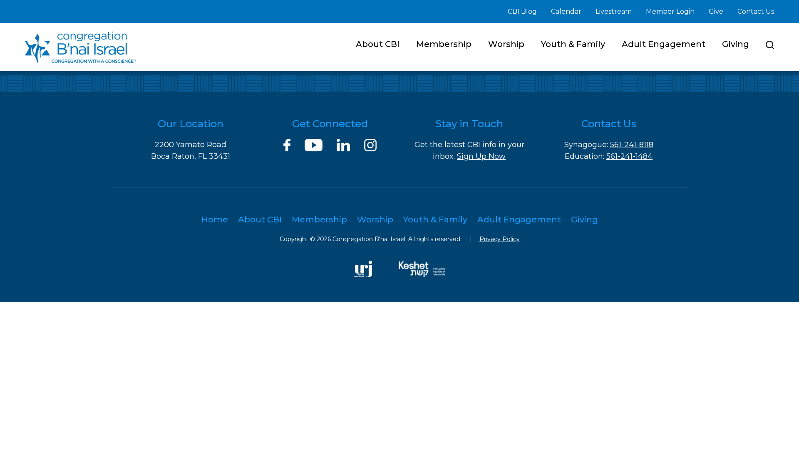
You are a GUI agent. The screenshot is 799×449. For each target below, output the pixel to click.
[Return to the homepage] (80, 47)
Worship (506, 44)
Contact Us (755, 11)
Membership (443, 44)
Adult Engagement (663, 44)
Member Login (670, 11)
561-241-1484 (629, 156)
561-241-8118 (631, 144)
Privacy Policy (499, 239)
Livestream (614, 11)
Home (214, 219)
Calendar (566, 11)
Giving (735, 44)
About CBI (378, 44)
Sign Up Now (481, 156)
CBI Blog (522, 11)
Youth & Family (573, 44)
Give (716, 11)
